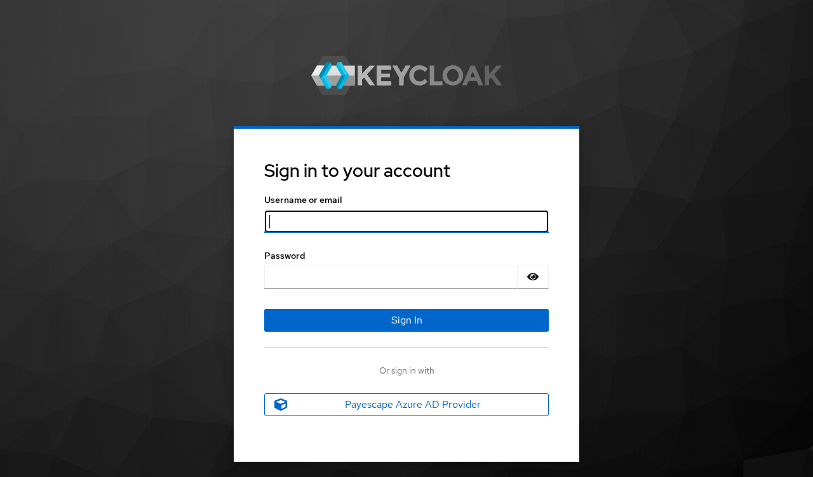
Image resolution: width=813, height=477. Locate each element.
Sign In (406, 320)
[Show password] (533, 277)
